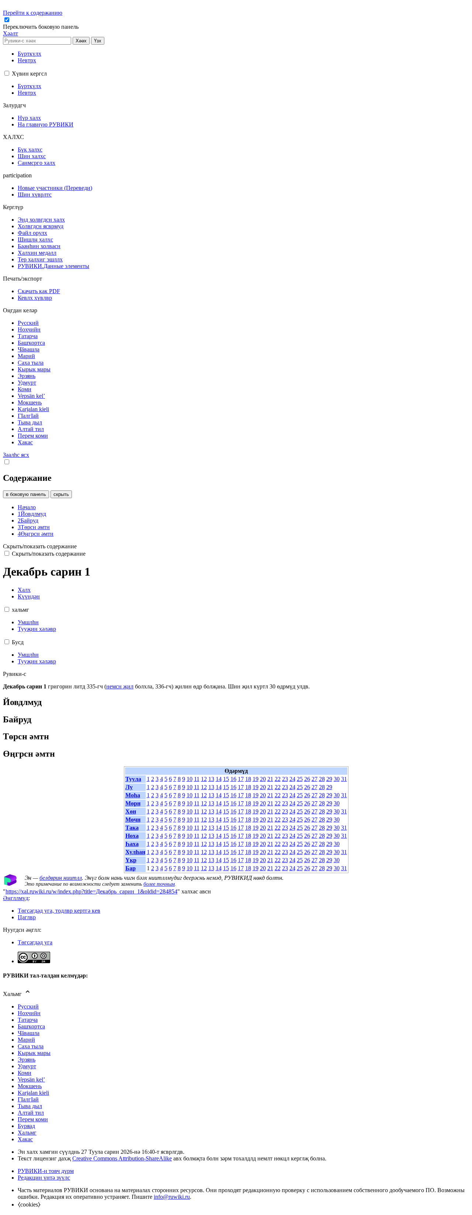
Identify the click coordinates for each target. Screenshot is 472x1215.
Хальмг (27, 1132)
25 (300, 779)
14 (219, 779)
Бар (130, 868)
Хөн (130, 811)
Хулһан (135, 852)
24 (292, 779)
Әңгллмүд (15, 898)
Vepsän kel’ (31, 1079)
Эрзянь (26, 1059)
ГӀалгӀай (28, 1099)
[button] (41, 27)
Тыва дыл (30, 1106)
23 (285, 779)
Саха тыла (31, 1046)
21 (270, 779)
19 (255, 779)
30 (337, 779)
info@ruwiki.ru (172, 1197)
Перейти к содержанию (32, 13)
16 (233, 779)
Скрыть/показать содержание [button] (40, 546)
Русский (28, 1006)
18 (248, 779)
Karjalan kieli (33, 1093)
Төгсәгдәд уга (35, 942)
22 (278, 779)
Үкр (130, 860)
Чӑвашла (28, 1033)
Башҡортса (31, 1026)
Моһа (132, 795)
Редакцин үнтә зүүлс (44, 1177)
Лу (129, 787)
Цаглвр (27, 917)
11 (196, 779)
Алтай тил (31, 1113)
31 (344, 779)
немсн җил (119, 686)
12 (204, 779)
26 (307, 779)
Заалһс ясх (16, 455)
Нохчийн (29, 1013)
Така (132, 828)
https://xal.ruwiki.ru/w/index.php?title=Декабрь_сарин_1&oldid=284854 (91, 891)
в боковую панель (26, 494)
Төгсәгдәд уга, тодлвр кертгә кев (59, 910)
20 (263, 779)
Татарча (28, 1020)
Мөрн (132, 803)
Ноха (132, 836)
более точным (159, 884)
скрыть (61, 494)
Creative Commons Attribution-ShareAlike (122, 1158)
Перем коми (33, 1119)
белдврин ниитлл (60, 878)
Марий (26, 1040)
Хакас (25, 1139)
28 (322, 779)
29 (329, 779)
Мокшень (30, 1086)
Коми (24, 1073)
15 (226, 779)
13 (211, 779)
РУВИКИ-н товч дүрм (46, 1171)
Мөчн (132, 819)
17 (241, 779)
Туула (133, 779)
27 (314, 779)
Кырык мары (34, 1053)
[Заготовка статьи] (10, 884)
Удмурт (27, 1066)
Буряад (26, 1126)
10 (189, 779)
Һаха (132, 844)
